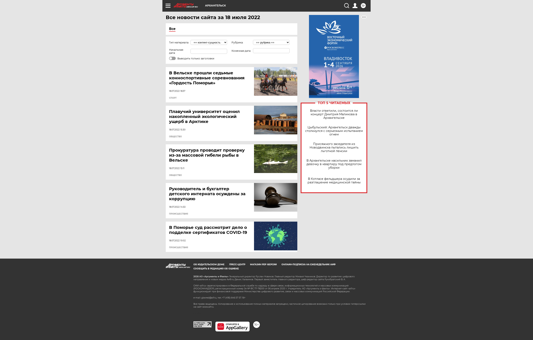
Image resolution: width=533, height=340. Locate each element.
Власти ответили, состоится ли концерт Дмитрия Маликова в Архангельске (334, 114)
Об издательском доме (208, 264)
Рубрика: (237, 42)
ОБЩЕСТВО (175, 137)
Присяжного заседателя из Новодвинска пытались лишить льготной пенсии (334, 147)
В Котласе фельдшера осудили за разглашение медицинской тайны (334, 180)
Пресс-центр (237, 264)
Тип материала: (179, 42)
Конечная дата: (241, 50)
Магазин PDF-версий (263, 264)
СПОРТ (173, 98)
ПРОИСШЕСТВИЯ (178, 214)
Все (172, 29)
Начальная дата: (176, 51)
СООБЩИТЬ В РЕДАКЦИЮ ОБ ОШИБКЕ (216, 268)
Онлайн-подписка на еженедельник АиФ (308, 264)
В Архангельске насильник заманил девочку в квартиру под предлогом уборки (334, 164)
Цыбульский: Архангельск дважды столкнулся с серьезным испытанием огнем (334, 131)
